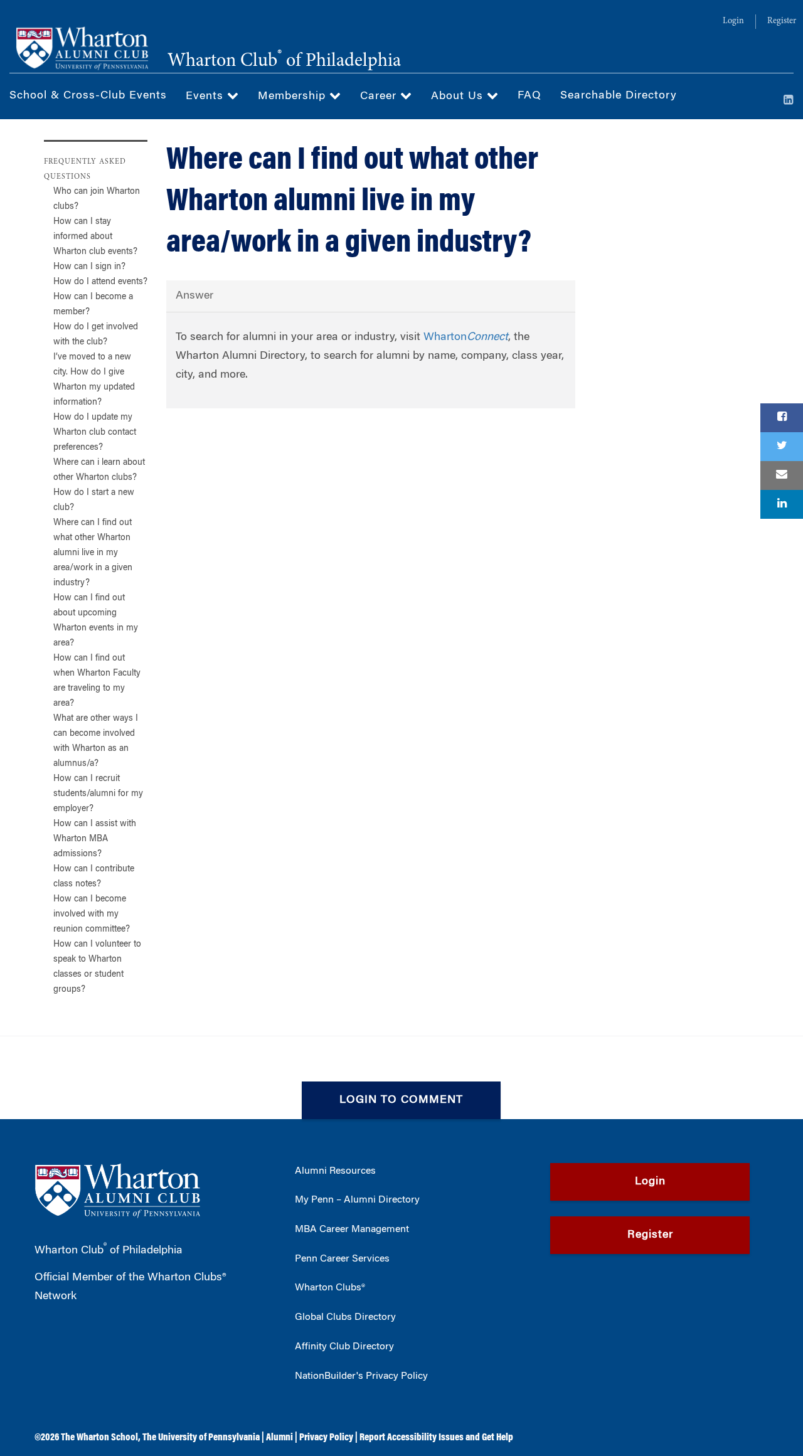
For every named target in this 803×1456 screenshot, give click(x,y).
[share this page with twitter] (781, 446)
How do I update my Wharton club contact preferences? (94, 432)
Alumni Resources (335, 1171)
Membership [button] (293, 96)
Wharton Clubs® (330, 1288)
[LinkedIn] (789, 101)
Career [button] (380, 96)
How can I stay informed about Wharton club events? (95, 237)
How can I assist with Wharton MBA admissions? (94, 839)
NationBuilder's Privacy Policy (361, 1376)
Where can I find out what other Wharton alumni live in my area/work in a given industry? (92, 553)
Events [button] (206, 96)
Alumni (279, 1438)
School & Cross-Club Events (88, 96)
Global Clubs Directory (345, 1317)
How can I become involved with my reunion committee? (91, 914)
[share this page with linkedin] (781, 504)
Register (781, 21)
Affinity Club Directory (344, 1347)
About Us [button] (459, 96)
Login (733, 21)
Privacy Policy (326, 1438)
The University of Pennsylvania (201, 1438)
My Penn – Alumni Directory (357, 1200)
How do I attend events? (100, 282)
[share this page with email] (781, 475)
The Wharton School (99, 1438)
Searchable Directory (618, 96)
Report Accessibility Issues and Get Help (436, 1438)
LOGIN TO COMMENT (401, 1100)
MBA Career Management (352, 1230)
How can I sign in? (89, 267)
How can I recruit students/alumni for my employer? (98, 794)
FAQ (529, 96)
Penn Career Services (342, 1259)
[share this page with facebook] (781, 417)
